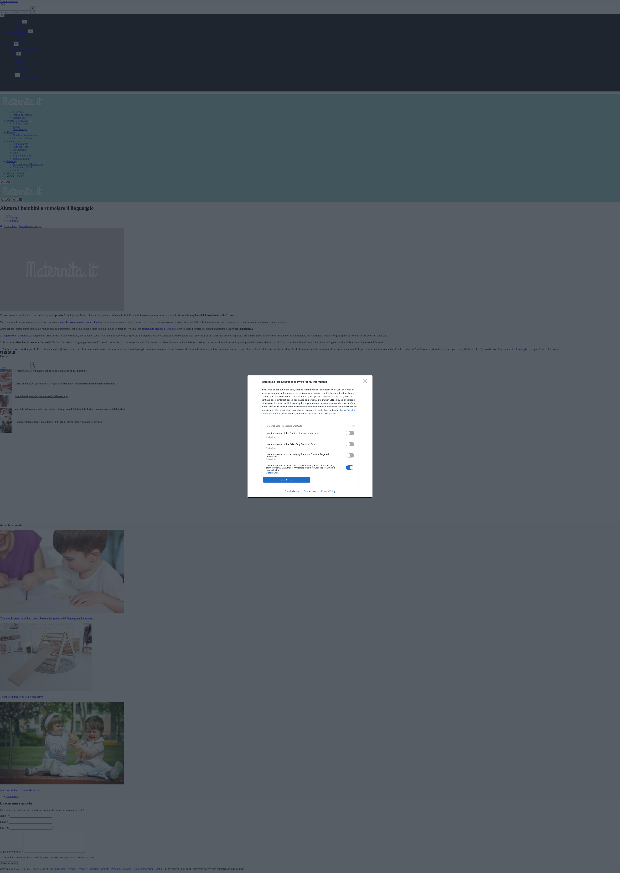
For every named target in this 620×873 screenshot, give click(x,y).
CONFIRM (287, 480)
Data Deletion (292, 491)
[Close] (366, 382)
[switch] (350, 433)
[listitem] (310, 426)
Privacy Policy (328, 491)
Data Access (310, 491)
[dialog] (310, 436)
